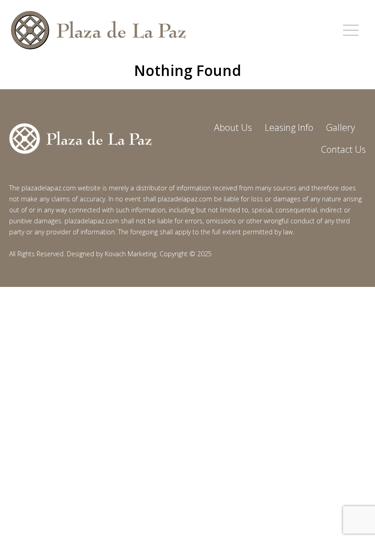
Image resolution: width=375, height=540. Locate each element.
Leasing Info (289, 127)
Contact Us (343, 149)
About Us (233, 127)
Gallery (340, 127)
